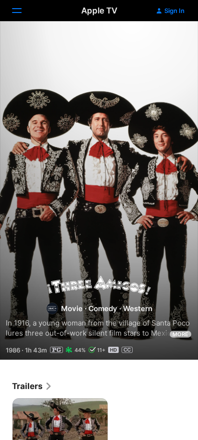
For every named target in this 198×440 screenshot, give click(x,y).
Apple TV (99, 10)
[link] (32, 386)
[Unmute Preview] (172, 40)
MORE (180, 334)
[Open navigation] (22, 10)
